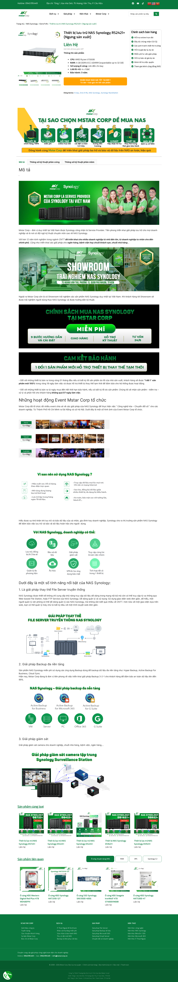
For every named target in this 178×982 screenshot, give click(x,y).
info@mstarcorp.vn (59, 956)
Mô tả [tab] (22, 162)
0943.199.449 (29, 956)
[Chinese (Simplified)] (149, 3)
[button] (57, 35)
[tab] (100, 859)
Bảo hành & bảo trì (105, 965)
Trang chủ (20, 24)
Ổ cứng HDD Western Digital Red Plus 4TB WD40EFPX (29, 898)
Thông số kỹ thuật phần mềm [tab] (79, 162)
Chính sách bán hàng (90, 965)
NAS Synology (32, 24)
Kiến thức (84, 14)
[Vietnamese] (158, 3)
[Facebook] (133, 3)
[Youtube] (138, 3)
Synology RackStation (109, 93)
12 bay (76, 93)
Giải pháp (68, 14)
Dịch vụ (52, 14)
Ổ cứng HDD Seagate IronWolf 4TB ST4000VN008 (114, 898)
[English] (154, 3)
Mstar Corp (101, 14)
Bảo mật (116, 965)
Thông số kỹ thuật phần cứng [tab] (45, 162)
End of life (43, 24)
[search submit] (156, 14)
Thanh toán (125, 965)
